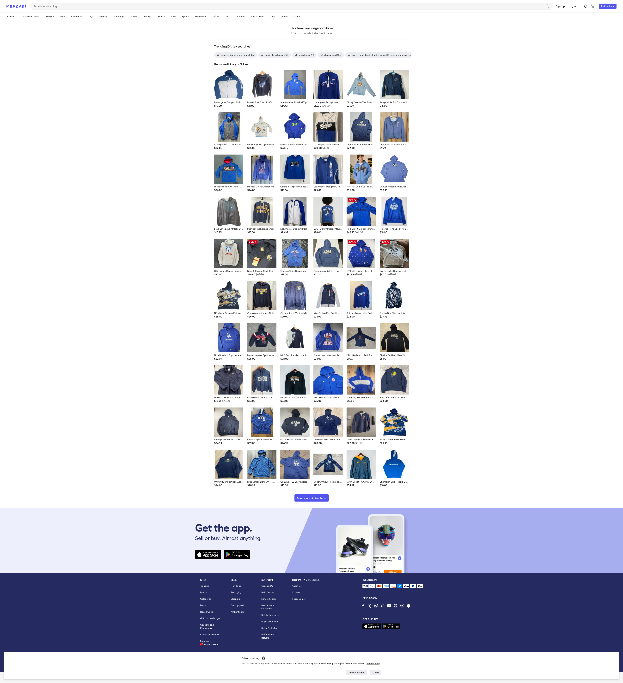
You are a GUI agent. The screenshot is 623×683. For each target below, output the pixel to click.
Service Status (268, 598)
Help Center (267, 592)
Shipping (235, 598)
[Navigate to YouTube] (389, 605)
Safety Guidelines (270, 615)
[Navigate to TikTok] (382, 605)
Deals (203, 605)
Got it (376, 672)
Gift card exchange (210, 618)
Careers (296, 592)
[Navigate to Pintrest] (395, 605)
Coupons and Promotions (207, 626)
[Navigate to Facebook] (363, 605)
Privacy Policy (373, 663)
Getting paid (237, 605)
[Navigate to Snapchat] (408, 605)
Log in (572, 6)
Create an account (209, 634)
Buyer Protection (269, 621)
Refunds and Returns (267, 636)
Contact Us (267, 585)
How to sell (236, 585)
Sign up (560, 6)
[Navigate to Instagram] (376, 605)
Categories (205, 598)
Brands (203, 592)
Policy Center (298, 598)
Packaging (236, 592)
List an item (607, 6)
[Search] (547, 6)
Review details (356, 672)
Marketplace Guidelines (267, 607)
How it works (206, 611)
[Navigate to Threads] (402, 605)
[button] (585, 6)
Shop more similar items (311, 498)
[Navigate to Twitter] (369, 605)
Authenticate (237, 611)
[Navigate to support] (365, 586)
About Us (296, 585)
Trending (204, 585)
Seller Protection (269, 627)
